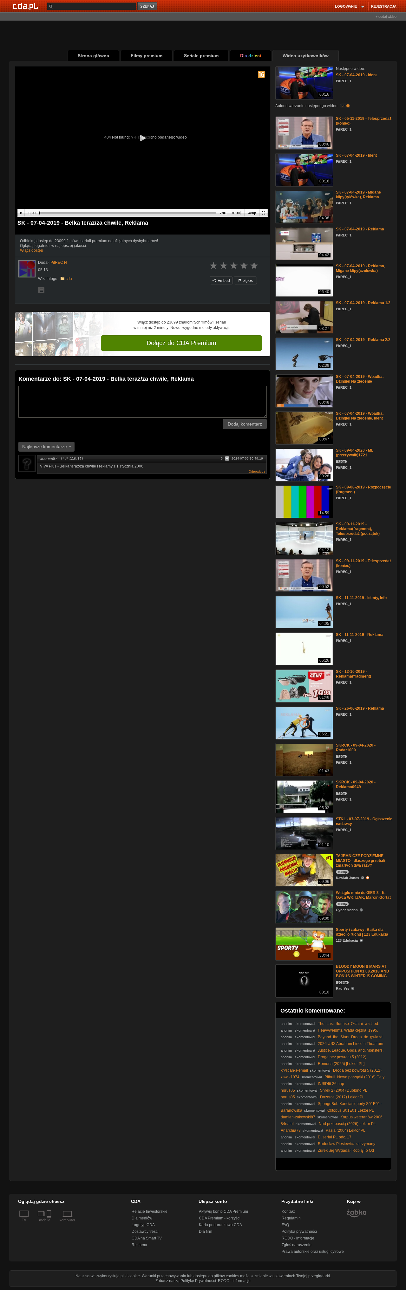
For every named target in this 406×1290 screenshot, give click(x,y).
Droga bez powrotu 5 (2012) (342, 1057)
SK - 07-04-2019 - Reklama (360, 229)
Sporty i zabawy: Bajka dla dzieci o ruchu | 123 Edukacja (362, 932)
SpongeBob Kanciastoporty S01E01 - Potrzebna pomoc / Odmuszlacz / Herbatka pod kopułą (331, 1106)
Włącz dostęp (31, 250)
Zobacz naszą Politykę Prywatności (185, 1281)
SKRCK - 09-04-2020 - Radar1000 (356, 747)
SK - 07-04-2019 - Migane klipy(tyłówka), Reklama (358, 194)
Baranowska (291, 1110)
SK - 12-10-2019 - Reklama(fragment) (353, 674)
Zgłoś (247, 280)
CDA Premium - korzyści (219, 1218)
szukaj (147, 6)
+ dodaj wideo (386, 16)
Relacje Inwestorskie (149, 1211)
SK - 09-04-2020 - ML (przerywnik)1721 (354, 452)
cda (69, 278)
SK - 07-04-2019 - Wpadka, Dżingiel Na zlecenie (359, 379)
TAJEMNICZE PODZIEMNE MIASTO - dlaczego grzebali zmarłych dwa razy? (360, 861)
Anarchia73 (291, 1130)
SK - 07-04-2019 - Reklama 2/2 (363, 340)
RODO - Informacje (234, 1281)
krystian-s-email (294, 1070)
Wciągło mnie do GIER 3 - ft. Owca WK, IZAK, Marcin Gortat (363, 895)
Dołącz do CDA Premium (181, 342)
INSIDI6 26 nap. (331, 1084)
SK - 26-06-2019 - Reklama (360, 708)
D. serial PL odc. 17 (334, 1137)
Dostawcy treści (145, 1231)
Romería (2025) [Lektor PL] (341, 1063)
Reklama (139, 1245)
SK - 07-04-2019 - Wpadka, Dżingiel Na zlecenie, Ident (359, 415)
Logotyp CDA (143, 1225)
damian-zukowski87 (298, 1117)
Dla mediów (142, 1218)
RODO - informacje (298, 1238)
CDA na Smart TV (147, 1238)
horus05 (288, 1090)
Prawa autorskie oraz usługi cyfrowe (313, 1251)
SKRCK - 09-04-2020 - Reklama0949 (356, 784)
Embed (223, 280)
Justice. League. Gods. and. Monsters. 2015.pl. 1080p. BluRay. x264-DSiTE (332, 1052)
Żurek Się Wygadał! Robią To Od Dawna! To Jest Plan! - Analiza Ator (327, 1152)
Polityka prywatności (299, 1231)
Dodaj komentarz (245, 424)
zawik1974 (290, 1077)
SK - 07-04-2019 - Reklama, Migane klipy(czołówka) (360, 268)
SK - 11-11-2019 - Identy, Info (361, 598)
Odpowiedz (257, 471)
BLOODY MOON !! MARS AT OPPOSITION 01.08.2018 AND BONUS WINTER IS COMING (362, 971)
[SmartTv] (49, 1224)
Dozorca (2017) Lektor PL (342, 1097)
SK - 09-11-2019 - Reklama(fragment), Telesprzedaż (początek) (358, 529)
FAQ (285, 1225)
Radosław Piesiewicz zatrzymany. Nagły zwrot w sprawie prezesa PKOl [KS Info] (328, 1146)
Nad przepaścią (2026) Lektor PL (347, 1124)
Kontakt (288, 1211)
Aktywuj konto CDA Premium (223, 1211)
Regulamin (291, 1218)
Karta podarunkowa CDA (220, 1225)
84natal (287, 1124)
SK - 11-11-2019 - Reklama (359, 634)
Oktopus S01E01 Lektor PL (350, 1110)
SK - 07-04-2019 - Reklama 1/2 (363, 303)
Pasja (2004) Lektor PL (345, 1130)
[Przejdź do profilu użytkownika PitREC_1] (27, 268)
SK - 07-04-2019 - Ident (356, 75)
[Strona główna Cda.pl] (27, 6)
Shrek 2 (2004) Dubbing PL (343, 1090)
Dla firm (205, 1231)
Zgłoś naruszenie (296, 1245)
